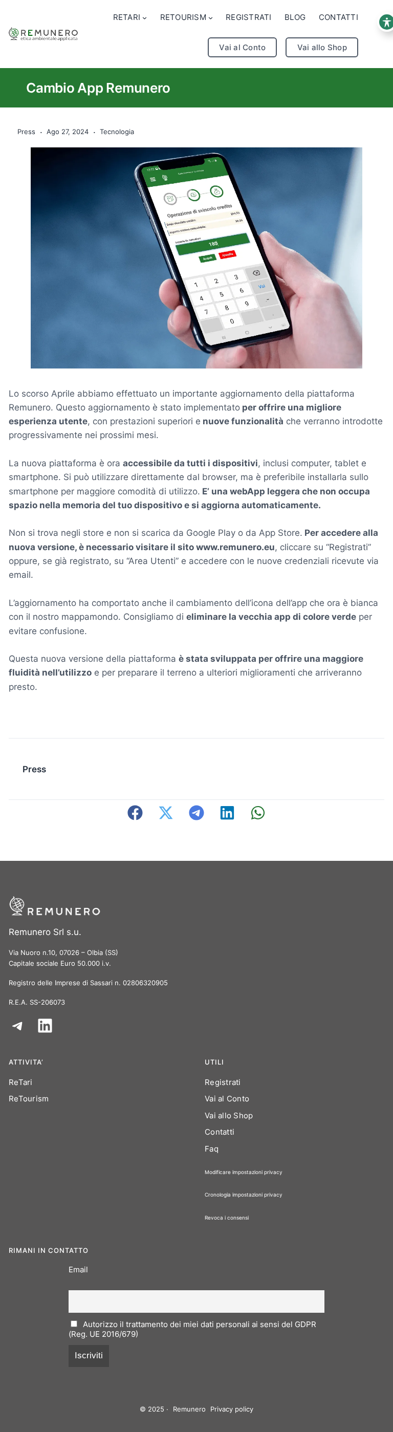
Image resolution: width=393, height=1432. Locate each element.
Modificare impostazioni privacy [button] (243, 1172)
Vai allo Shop (322, 47)
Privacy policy (231, 1409)
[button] (135, 813)
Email (78, 1269)
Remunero (189, 1409)
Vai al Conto (242, 47)
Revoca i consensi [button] (227, 1217)
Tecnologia (117, 131)
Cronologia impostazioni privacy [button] (243, 1194)
